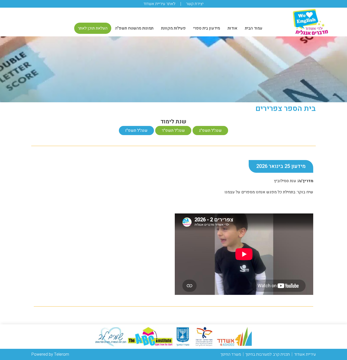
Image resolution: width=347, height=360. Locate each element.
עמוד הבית (253, 28)
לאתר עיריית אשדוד (160, 3)
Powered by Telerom (50, 354)
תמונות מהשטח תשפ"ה (134, 28)
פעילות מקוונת (173, 28)
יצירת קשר (194, 3)
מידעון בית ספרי (206, 28)
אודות (232, 28)
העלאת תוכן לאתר (92, 28)
